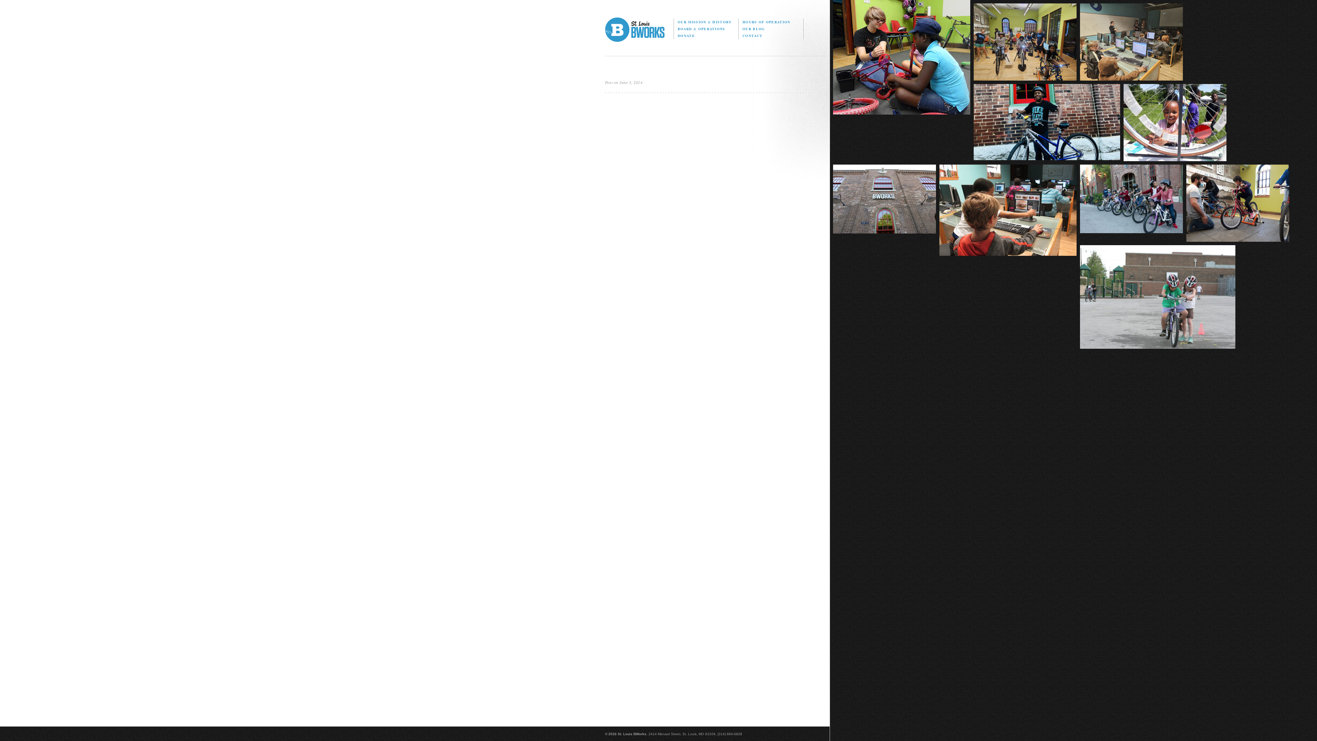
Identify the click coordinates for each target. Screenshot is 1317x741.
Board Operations (701, 28)
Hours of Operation (766, 22)
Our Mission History (705, 22)
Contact (752, 35)
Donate (686, 35)
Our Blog (754, 28)
